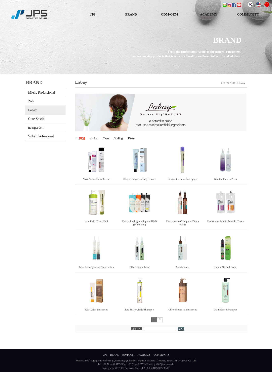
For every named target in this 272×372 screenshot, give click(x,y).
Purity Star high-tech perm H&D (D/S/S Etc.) (139, 223)
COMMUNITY (248, 14)
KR (254, 6)
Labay (32, 110)
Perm (131, 138)
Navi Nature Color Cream (96, 178)
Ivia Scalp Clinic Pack (97, 221)
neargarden (35, 127)
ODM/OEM (169, 14)
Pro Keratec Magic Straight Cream (225, 221)
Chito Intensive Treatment (182, 309)
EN (262, 6)
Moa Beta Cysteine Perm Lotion (96, 267)
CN (270, 6)
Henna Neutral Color (225, 267)
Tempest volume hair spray (182, 178)
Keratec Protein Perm (225, 178)
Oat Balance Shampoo (226, 309)
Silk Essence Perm (139, 267)
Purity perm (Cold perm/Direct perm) (182, 223)
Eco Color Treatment (96, 309)
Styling (118, 138)
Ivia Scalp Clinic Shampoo (139, 309)
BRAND (131, 14)
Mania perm (182, 267)
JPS (93, 14)
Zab (30, 101)
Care (106, 138)
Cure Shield (36, 119)
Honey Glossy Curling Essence (139, 178)
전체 (82, 138)
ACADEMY (208, 14)
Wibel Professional (41, 136)
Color (94, 138)
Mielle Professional (41, 92)
